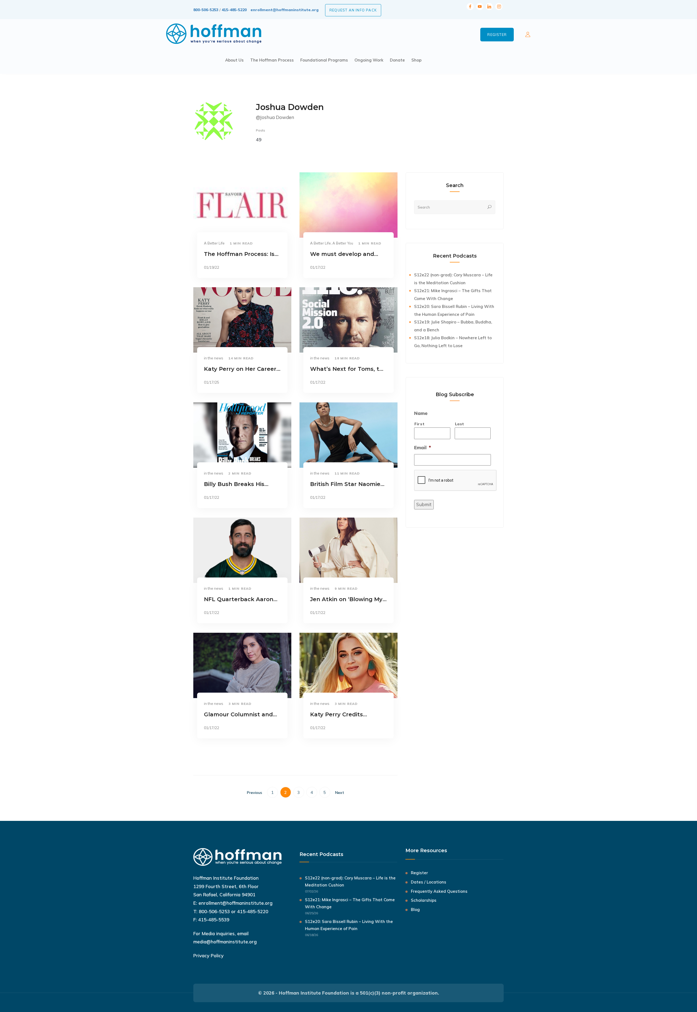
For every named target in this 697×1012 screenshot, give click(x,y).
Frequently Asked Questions (439, 891)
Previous (254, 792)
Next (339, 792)
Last (459, 423)
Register (497, 34)
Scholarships (423, 900)
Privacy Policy (208, 955)
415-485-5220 (234, 9)
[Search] (489, 207)
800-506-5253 (205, 9)
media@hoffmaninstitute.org (225, 941)
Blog (415, 909)
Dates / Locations (428, 882)
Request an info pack (353, 10)
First (419, 423)
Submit (424, 504)
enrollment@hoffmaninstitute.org (284, 9)
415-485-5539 (213, 919)
